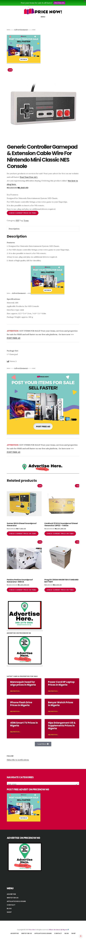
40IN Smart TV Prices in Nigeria (24, 724)
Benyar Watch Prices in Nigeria (60, 704)
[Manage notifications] (81, 936)
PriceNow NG (43, 10)
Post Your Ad (59, 3)
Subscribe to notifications (18, 760)
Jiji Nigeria (64, 929)
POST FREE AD (13, 338)
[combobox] (43, 783)
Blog (9, 908)
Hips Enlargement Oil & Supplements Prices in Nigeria (62, 725)
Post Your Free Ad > (29, 177)
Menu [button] (43, 17)
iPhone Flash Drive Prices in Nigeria (21, 704)
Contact (11, 905)
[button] (43, 744)
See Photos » (15, 691)
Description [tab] (14, 229)
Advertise (11, 894)
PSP (17, 220)
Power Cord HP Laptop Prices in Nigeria (61, 683)
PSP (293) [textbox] (42, 784)
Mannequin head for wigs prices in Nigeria (23, 683)
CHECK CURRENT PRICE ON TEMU (22, 213)
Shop (9, 912)
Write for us (12, 898)
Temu (26, 220)
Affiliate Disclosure (16, 901)
